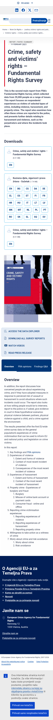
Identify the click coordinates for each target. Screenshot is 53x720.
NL (28, 209)
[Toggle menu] (48, 21)
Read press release (20, 353)
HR (10, 202)
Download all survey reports (26, 338)
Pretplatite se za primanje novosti (22, 600)
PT (44, 209)
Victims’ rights (10, 33)
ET (27, 195)
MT (19, 209)
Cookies (31, 662)
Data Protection (42, 662)
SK (19, 217)
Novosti (9, 596)
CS (27, 188)
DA (35, 188)
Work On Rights (15, 30)
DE (44, 188)
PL (36, 209)
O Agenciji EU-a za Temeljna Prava (22, 585)
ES (19, 195)
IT (27, 202)
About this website (8, 662)
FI (36, 195)
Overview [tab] (9, 366)
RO (10, 217)
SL (27, 217)
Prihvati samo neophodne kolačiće (29, 713)
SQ (35, 217)
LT (35, 202)
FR (44, 195)
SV (44, 217)
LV (44, 202)
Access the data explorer (24, 331)
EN (10, 165)
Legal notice (20, 662)
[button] (16, 10)
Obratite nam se (10, 633)
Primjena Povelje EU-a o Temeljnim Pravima (27, 589)
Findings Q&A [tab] (41, 366)
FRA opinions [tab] (24, 366)
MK (10, 209)
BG (18, 188)
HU (18, 202)
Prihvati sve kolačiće (22, 705)
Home (4, 30)
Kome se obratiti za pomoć (18, 592)
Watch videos (16, 345)
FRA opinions (33, 452)
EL (10, 195)
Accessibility (6, 664)
